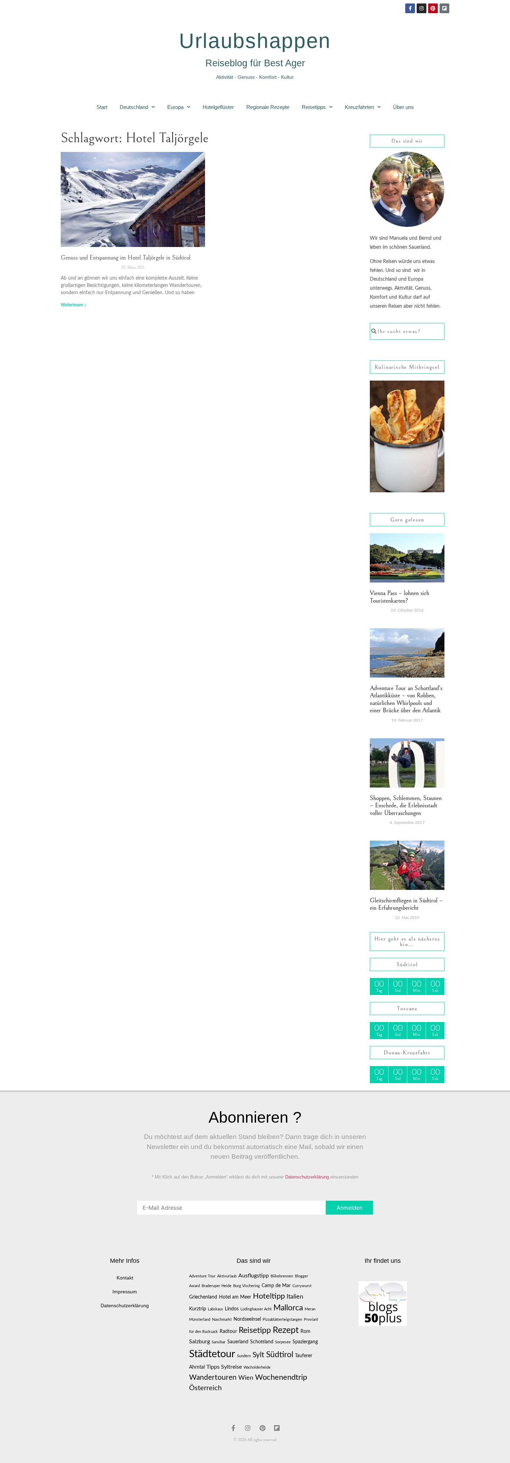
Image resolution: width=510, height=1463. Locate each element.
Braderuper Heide (216, 1286)
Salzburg (199, 1341)
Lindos (232, 1309)
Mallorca (288, 1308)
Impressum (124, 1291)
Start (101, 107)
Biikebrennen (282, 1276)
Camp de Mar (276, 1285)
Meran (310, 1309)
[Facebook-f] (410, 8)
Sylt (258, 1355)
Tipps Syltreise (224, 1367)
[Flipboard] (444, 8)
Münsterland (199, 1319)
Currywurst (302, 1286)
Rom (305, 1331)
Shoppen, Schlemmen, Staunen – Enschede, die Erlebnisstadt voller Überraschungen (406, 805)
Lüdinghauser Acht (256, 1309)
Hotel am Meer (235, 1297)
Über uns (403, 107)
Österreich (205, 1388)
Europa (175, 107)
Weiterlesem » (73, 305)
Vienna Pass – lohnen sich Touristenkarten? (399, 596)
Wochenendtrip (281, 1377)
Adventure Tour (202, 1276)
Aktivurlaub (227, 1276)
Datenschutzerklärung (307, 1177)
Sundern (244, 1356)
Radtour (228, 1331)
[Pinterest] (433, 8)
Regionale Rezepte (267, 107)
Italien (295, 1296)
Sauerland (237, 1341)
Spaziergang (305, 1341)
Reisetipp (255, 1330)
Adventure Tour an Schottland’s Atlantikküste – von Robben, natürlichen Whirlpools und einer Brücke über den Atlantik (406, 699)
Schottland (261, 1341)
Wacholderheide (257, 1367)
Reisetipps (314, 107)
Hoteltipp (269, 1296)
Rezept (286, 1330)
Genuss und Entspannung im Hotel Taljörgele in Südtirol (125, 257)
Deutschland (134, 107)
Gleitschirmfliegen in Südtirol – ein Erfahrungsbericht (406, 904)
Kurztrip (197, 1309)
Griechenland (203, 1297)
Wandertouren (213, 1377)
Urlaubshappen (255, 40)
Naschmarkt (222, 1319)
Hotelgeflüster (218, 107)
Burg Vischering (246, 1286)
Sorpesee (283, 1342)
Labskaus (215, 1309)
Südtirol (279, 1355)
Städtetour (212, 1354)
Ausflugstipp (253, 1275)
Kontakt (125, 1278)
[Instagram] (421, 8)
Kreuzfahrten (359, 107)
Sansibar (219, 1342)
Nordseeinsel (247, 1319)
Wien (245, 1378)
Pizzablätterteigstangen (282, 1319)
